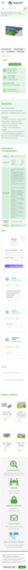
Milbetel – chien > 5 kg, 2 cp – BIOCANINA (21, 444)
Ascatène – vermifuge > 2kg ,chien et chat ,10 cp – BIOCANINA (21, 414)
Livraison (14, 488)
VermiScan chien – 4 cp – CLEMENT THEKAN (7, 444)
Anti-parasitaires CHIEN (12, 12)
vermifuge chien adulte (8, 14)
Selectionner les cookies (9, 567)
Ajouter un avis (14, 266)
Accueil (2, 12)
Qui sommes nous (14, 470)
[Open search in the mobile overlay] (10, 8)
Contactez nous (14, 523)
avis (2, 56)
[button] (20, 25)
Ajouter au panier (15, 64)
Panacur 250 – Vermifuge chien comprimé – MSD (6, 413)
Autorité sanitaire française (14, 542)
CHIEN (5, 12)
